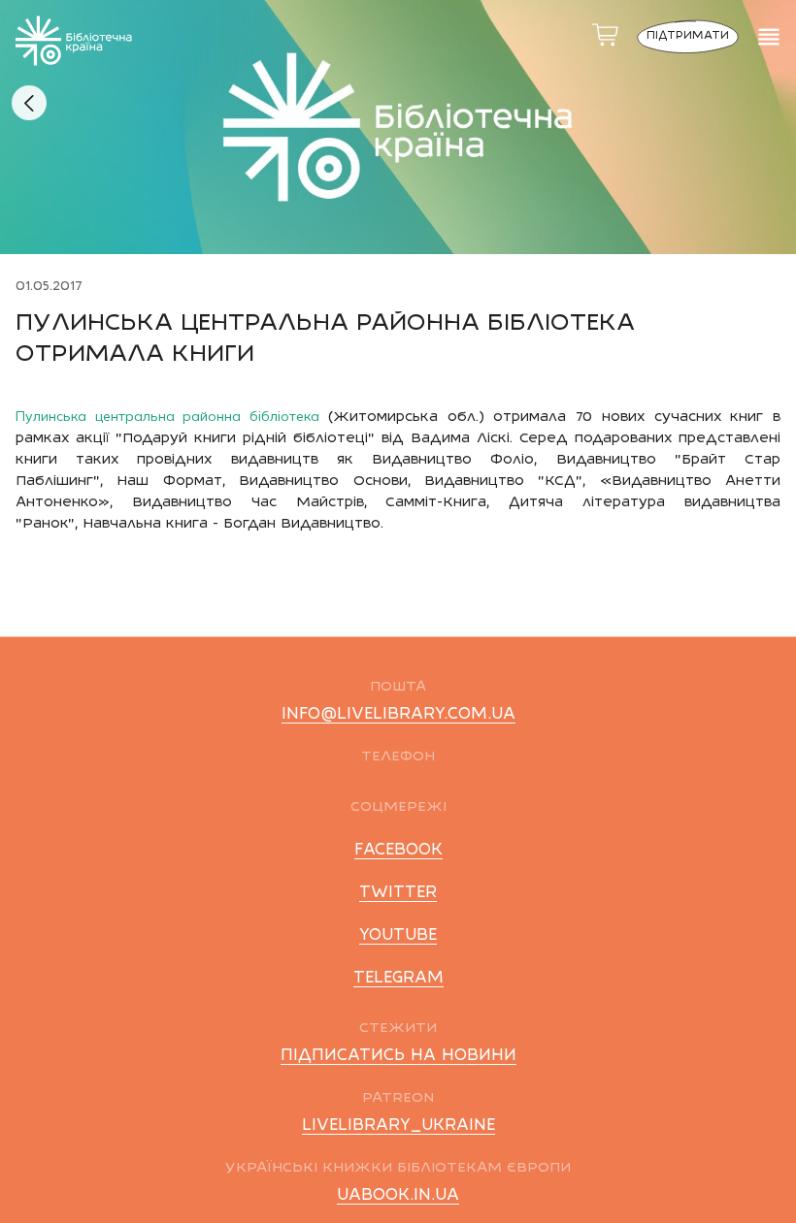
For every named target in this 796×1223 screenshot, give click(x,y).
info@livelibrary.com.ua (398, 715)
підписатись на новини (398, 1056)
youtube (398, 936)
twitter (398, 893)
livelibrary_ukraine (398, 1126)
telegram (398, 978)
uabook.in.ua (398, 1196)
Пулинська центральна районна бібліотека (172, 416)
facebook (398, 850)
